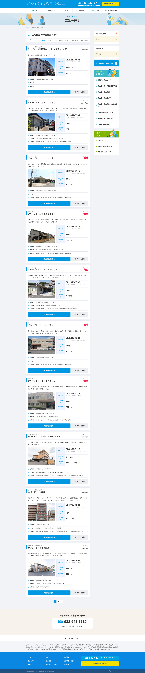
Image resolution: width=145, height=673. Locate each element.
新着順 (43, 40)
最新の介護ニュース (104, 80)
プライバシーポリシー (113, 671)
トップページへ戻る (73, 638)
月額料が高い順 (84, 40)
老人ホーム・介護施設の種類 (107, 86)
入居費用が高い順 (63, 40)
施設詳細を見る (50, 92)
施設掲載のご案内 (69, 661)
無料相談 (66, 657)
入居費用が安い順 (52, 40)
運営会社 (66, 664)
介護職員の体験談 (104, 124)
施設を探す (31, 661)
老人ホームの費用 (104, 92)
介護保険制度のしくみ (105, 112)
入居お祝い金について (104, 152)
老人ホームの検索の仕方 (105, 146)
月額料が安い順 (74, 40)
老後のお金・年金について (107, 118)
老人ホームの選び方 (104, 98)
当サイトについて (103, 140)
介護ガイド (31, 664)
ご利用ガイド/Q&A (51, 664)
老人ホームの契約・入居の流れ (107, 105)
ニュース (48, 657)
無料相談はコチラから (100, 663)
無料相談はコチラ (111, 3)
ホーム (28, 27)
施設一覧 (34, 27)
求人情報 (48, 661)
